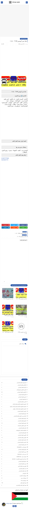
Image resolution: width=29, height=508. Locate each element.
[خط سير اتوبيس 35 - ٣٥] (7, 293)
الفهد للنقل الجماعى (22, 432)
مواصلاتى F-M (23, 480)
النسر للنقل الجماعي (22, 444)
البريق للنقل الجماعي (22, 397)
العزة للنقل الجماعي (22, 428)
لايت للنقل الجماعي (22, 468)
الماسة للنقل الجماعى (22, 440)
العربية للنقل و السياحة (22, 425)
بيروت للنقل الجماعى (22, 451)
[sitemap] (16, 506)
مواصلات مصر (23, 478)
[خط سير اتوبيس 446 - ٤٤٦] (7, 326)
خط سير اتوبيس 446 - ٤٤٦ (7, 332)
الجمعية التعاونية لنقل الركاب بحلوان (19, 408)
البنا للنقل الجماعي (22, 399)
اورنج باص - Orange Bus (21, 447)
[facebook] (13, 506)
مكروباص (24, 473)
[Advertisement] (14, 21)
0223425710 (4, 160)
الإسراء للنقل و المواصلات (21, 389)
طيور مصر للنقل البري (22, 466)
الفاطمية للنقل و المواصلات (21, 430)
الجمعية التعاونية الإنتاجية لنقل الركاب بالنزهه (18, 406)
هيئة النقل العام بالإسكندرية (21, 485)
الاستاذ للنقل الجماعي (22, 387)
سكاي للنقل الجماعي (22, 461)
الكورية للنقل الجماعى (22, 435)
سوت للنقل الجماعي (22, 463)
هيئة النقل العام (24, 38)
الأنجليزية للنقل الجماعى (21, 392)
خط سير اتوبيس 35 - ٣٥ (8, 298)
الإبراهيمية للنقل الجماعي (21, 382)
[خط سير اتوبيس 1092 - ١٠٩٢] (21, 326)
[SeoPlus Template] (22, 503)
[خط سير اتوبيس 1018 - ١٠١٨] (21, 310)
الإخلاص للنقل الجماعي (22, 385)
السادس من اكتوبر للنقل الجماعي (20, 416)
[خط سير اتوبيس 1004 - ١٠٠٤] (7, 310)
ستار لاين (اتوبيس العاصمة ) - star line (19, 459)
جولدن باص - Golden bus (21, 456)
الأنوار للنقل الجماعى (22, 394)
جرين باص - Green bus (21, 454)
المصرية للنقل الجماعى (21, 442)
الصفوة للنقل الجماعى (22, 420)
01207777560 (5, 158)
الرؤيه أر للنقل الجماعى (21, 411)
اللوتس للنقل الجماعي (22, 437)
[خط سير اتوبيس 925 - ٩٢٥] (21, 293)
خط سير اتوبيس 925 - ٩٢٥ (21, 298)
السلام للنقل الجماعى (22, 418)
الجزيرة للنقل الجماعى (22, 401)
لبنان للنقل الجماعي (22, 471)
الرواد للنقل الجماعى (22, 413)
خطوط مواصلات (9, 503)
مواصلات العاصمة (22, 475)
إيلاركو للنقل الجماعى (22, 449)
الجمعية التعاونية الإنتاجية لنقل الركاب (19, 404)
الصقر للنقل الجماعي (22, 423)
